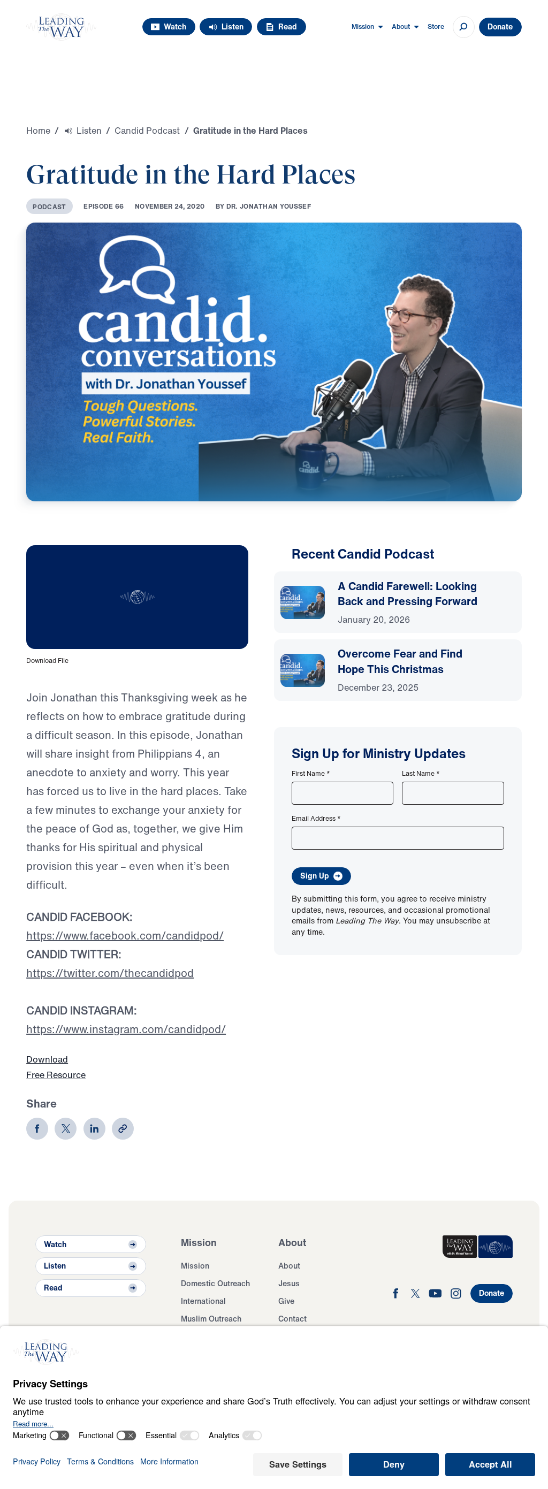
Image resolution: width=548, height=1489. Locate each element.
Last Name (421, 773)
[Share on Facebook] (37, 1129)
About (289, 1265)
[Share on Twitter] (66, 1129)
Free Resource (56, 1074)
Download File (47, 660)
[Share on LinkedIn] (94, 1129)
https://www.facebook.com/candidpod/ (125, 935)
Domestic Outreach (215, 1283)
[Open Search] (464, 27)
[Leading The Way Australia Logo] (61, 27)
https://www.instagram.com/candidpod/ (126, 1029)
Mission (195, 1265)
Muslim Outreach (211, 1318)
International (203, 1301)
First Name (311, 773)
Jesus (289, 1283)
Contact (292, 1318)
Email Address (316, 818)
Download (47, 1059)
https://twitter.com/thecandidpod (110, 973)
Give (286, 1301)
